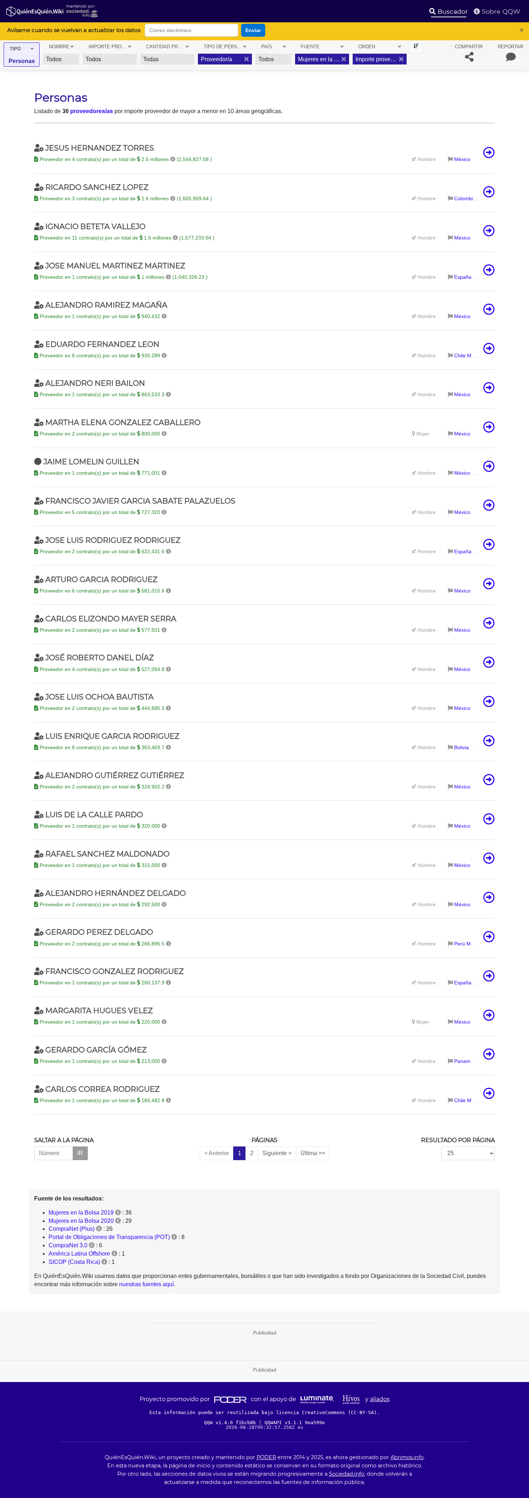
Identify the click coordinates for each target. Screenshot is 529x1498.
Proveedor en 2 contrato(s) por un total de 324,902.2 (102, 787)
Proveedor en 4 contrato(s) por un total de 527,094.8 (102, 669)
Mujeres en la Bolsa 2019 (81, 1212)
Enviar (253, 30)
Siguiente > (276, 1153)
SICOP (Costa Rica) (74, 1262)
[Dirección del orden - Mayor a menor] (416, 46)
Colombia (465, 198)
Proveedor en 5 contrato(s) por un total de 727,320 (100, 512)
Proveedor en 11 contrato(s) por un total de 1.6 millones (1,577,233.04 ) (126, 238)
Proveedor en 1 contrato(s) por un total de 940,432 (100, 316)
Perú (459, 944)
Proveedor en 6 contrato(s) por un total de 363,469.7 (102, 747)
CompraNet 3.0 (68, 1245)
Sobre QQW (500, 11)
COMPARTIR (469, 46)
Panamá (463, 1061)
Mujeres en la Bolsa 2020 (81, 1221)
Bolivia (461, 747)
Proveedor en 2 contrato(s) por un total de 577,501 (100, 630)
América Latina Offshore (79, 1254)
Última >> (312, 1153)
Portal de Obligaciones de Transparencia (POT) (109, 1237)
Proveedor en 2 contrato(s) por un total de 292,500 (100, 904)
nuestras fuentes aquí (146, 1284)
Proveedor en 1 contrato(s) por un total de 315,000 (100, 865)
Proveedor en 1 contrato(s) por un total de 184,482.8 (102, 1100)
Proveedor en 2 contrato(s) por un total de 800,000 (100, 434)
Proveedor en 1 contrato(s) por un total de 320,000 (100, 826)
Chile (460, 355)
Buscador (452, 11)
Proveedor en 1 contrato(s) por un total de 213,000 (100, 1061)
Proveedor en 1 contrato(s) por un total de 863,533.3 (102, 394)
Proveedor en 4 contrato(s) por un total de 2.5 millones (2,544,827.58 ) (125, 159)
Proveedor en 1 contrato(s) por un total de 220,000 (100, 1022)
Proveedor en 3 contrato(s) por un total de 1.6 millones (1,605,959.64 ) (125, 198)
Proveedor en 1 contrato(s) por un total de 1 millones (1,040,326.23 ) (123, 277)
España (462, 277)
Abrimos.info (407, 1457)
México (462, 159)
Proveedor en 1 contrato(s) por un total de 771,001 (100, 473)
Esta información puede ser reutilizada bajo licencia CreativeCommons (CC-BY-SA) (263, 1412)
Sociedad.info (346, 1474)
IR (80, 1153)
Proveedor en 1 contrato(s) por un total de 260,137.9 (102, 982)
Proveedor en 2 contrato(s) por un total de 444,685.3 (102, 708)
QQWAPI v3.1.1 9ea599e (294, 1422)
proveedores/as (91, 111)
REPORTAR (510, 46)
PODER (266, 1457)
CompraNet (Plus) (72, 1229)
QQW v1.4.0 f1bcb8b (231, 1422)
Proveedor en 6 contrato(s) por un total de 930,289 (100, 355)
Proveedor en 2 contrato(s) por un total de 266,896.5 (102, 944)
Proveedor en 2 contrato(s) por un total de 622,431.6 (102, 551)
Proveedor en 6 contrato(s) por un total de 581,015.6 (102, 591)
